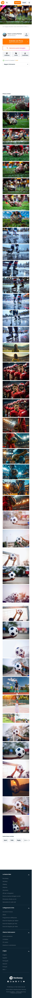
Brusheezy (5, 887)
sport (5, 849)
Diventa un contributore (9, 954)
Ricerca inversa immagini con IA (11, 905)
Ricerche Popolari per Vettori (10, 930)
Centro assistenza (7, 945)
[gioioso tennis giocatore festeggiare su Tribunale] (16, 703)
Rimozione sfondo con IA (9, 908)
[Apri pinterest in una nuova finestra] (15, 990)
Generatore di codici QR (9, 911)
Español (5, 967)
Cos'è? (16, 60)
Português (5, 970)
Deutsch (5, 973)
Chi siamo (5, 951)
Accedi (24, 2)
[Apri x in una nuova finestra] (20, 990)
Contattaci (5, 948)
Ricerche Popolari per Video (10, 935)
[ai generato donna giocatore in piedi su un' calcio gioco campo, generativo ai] (16, 346)
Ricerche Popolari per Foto (10, 932)
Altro (4, 978)
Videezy (5, 893)
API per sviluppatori (8, 902)
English (5, 964)
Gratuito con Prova (16, 41)
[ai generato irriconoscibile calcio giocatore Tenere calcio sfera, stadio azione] (16, 424)
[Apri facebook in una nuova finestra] (7, 990)
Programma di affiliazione (10, 927)
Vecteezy (5, 890)
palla (12, 849)
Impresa (5, 896)
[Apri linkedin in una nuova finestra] (12, 990)
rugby (19, 849)
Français (5, 976)
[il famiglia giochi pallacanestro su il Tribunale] (9, 727)
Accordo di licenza (8, 921)
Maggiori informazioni (9, 63)
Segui (26, 35)
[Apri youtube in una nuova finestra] (23, 990)
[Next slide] (25, 849)
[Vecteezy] (2, 2)
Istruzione (5, 899)
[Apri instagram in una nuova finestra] (10, 990)
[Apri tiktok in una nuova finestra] (18, 990)
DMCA (4, 924)
